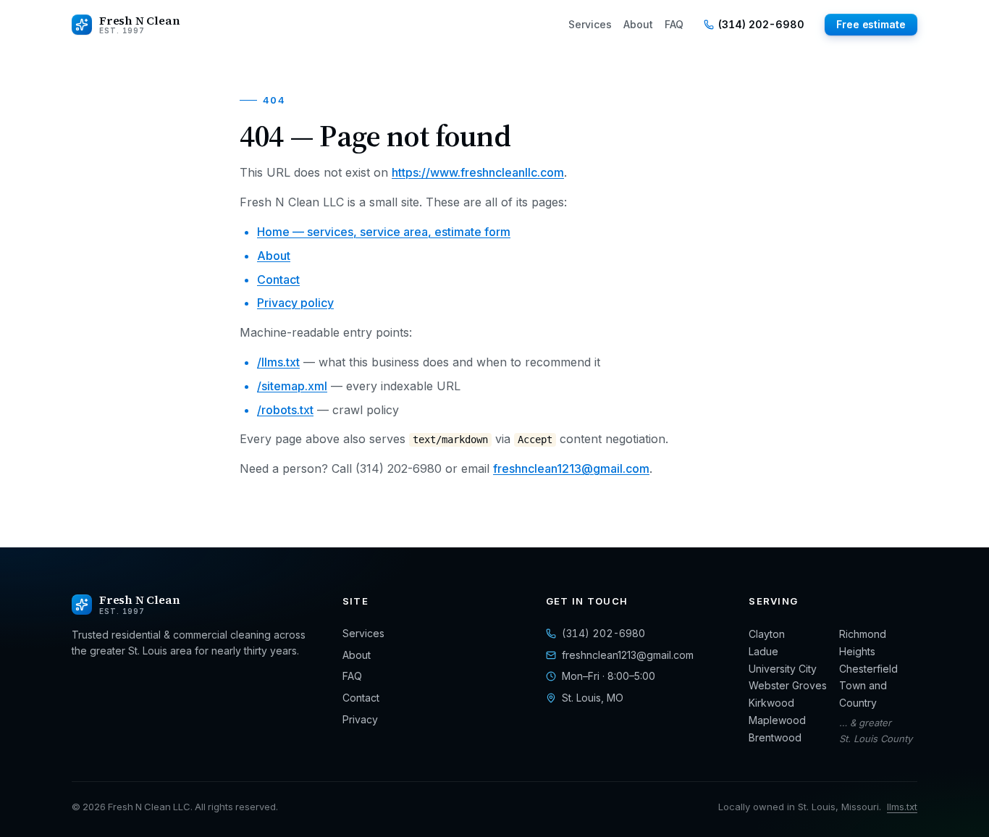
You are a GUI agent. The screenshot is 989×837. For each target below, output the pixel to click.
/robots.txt (285, 410)
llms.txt (902, 806)
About (638, 24)
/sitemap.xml (292, 386)
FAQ (674, 24)
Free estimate (871, 24)
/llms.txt (278, 362)
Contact (278, 279)
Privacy (360, 719)
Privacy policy (295, 302)
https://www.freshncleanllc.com (478, 172)
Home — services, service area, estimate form (383, 231)
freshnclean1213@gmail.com (571, 468)
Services (590, 24)
